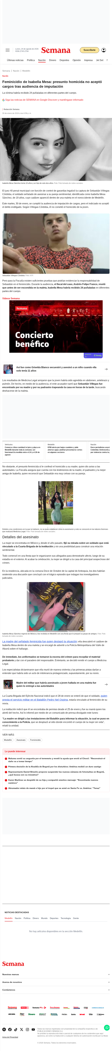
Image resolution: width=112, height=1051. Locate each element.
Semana (6, 71)
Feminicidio (35, 740)
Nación (16, 71)
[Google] (4, 1029)
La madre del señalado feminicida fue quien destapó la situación (39, 641)
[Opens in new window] (10, 1029)
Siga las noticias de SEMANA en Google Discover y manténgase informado (44, 100)
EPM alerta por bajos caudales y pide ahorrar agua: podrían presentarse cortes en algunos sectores (65, 449)
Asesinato (21, 740)
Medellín (26, 71)
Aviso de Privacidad (13, 1037)
